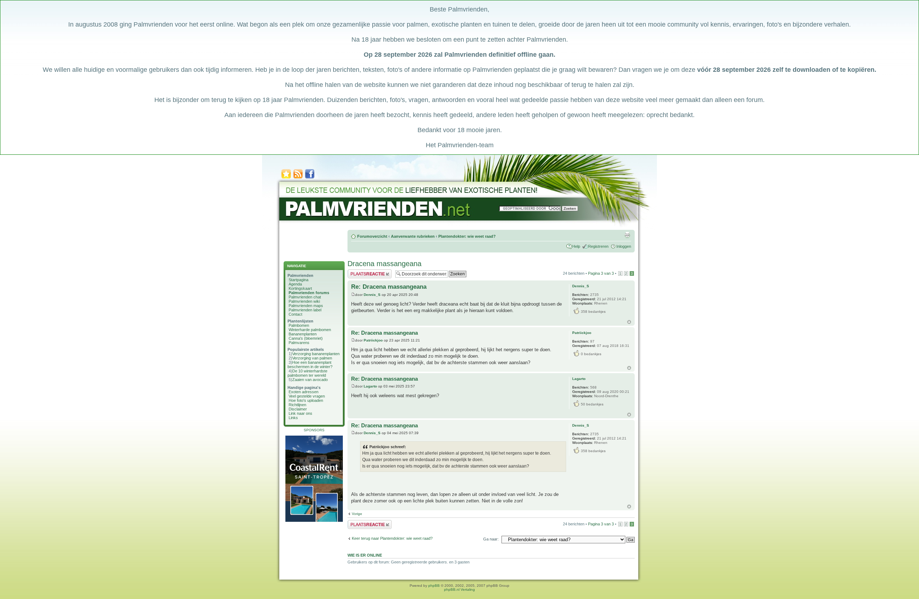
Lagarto (370, 386)
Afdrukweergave (627, 235)
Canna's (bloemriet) (306, 338)
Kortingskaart (300, 288)
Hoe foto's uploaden (306, 400)
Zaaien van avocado (310, 379)
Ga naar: (491, 539)
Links (293, 417)
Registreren (598, 246)
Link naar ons (300, 413)
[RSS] (298, 178)
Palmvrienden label (305, 310)
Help (576, 246)
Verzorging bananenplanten (316, 354)
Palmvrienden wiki (304, 301)
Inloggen (623, 246)
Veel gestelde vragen (307, 396)
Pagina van (601, 273)
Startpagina (298, 280)
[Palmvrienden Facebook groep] (309, 178)
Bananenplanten (303, 334)
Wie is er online (364, 555)
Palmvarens (299, 342)
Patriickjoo (373, 340)
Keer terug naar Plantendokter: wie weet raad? (392, 538)
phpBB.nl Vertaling (459, 589)
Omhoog (629, 322)
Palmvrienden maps (306, 305)
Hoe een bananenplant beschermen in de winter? (310, 364)
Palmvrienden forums (309, 293)
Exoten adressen (303, 392)
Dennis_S (372, 295)
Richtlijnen (297, 405)
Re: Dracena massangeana (388, 286)
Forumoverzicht (372, 236)
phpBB (434, 586)
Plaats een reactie (363, 271)
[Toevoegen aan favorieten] (286, 178)
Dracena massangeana (384, 264)
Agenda (295, 284)
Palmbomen (299, 325)
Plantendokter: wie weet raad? (467, 236)
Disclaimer (298, 409)
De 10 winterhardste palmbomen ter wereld (307, 373)
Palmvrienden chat (305, 297)
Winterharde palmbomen (310, 330)
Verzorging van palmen (312, 358)
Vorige (357, 514)
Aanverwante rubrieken (413, 236)
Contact (295, 314)
